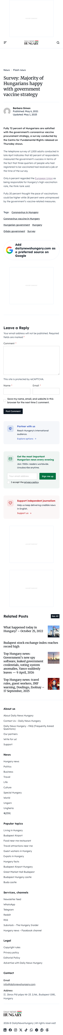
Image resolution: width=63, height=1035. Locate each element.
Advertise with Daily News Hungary (23, 962)
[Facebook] (10, 1029)
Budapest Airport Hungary (18, 866)
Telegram (9, 909)
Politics (7, 766)
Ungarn (8, 802)
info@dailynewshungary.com (19, 984)
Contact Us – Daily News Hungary (22, 720)
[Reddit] (41, 1029)
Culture (7, 787)
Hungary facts (11, 861)
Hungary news (11, 761)
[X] (20, 1029)
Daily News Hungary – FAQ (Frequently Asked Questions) (29, 727)
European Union (44, 178)
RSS (6, 919)
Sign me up (47, 476)
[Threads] (47, 1029)
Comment (10, 343)
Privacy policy (11, 952)
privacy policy (31, 482)
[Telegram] (36, 1029)
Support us (22, 513)
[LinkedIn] (5, 1029)
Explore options (25, 439)
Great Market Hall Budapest (19, 871)
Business (8, 771)
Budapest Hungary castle (18, 877)
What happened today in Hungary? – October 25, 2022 (23, 629)
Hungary (37, 224)
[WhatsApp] (31, 1029)
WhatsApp (9, 904)
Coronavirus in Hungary (25, 212)
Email (37, 385)
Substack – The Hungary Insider (21, 925)
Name (8, 385)
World (7, 797)
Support (8, 744)
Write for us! (10, 739)
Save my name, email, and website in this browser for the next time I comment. (30, 400)
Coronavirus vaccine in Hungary (22, 218)
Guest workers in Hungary (18, 851)
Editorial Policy (12, 957)
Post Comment (13, 411)
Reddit (7, 914)
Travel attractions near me (18, 845)
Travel (7, 776)
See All (55, 616)
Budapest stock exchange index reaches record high (31, 644)
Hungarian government (17, 224)
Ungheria (9, 808)
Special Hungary (13, 792)
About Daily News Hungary (18, 715)
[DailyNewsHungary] (31, 43)
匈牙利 (7, 813)
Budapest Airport (13, 835)
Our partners (11, 734)
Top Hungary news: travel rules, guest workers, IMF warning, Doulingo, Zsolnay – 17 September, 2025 (24, 685)
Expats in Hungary (14, 856)
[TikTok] (26, 1029)
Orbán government (14, 231)
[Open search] (58, 42)
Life (6, 782)
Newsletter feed (12, 899)
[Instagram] (15, 1029)
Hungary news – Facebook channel (23, 930)
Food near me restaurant (17, 840)
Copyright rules (12, 947)
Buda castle (10, 882)
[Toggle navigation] (5, 42)
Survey (31, 231)
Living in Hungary (13, 830)
